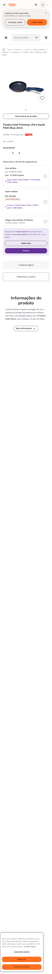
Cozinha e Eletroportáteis (34, 50)
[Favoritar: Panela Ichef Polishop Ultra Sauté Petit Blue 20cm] (42, 98)
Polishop (17, 50)
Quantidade (9, 147)
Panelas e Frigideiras (11, 52)
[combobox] (22, 37)
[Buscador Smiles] (36, 5)
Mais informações (24, 328)
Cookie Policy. (30, 946)
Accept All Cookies (22, 967)
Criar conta (37, 22)
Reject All (22, 959)
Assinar (26, 250)
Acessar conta (15, 22)
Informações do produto (26, 116)
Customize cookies (21, 952)
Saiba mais (26, 243)
